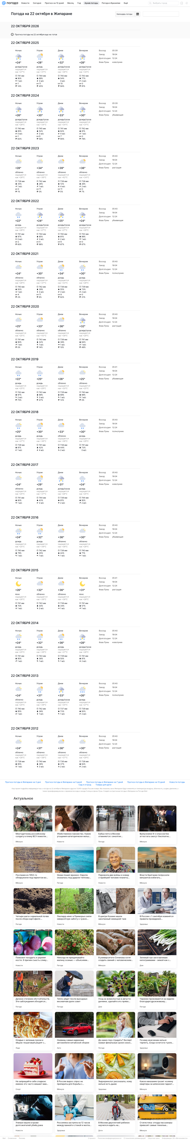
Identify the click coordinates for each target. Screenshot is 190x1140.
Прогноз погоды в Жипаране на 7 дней (104, 782)
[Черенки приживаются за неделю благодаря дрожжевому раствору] (157, 990)
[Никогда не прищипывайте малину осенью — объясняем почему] (74, 948)
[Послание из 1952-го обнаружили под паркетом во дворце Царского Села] (33, 866)
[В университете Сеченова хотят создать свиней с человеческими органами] (115, 948)
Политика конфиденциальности (109, 1138)
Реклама (22, 1138)
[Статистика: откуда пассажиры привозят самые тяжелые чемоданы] (157, 1113)
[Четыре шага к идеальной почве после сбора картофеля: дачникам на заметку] (33, 907)
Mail (4, 1138)
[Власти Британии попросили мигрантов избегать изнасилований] (157, 866)
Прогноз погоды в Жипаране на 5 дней (63, 782)
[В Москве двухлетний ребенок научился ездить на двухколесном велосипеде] (115, 1113)
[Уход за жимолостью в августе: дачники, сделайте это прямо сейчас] (115, 990)
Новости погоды (177, 782)
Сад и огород (85, 784)
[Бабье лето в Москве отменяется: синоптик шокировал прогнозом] (115, 825)
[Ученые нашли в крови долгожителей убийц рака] (33, 1113)
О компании (12, 1138)
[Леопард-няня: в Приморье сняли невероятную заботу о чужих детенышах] (74, 907)
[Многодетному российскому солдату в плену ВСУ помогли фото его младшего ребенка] (33, 825)
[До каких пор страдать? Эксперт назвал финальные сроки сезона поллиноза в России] (115, 1031)
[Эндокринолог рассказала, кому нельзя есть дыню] (115, 1072)
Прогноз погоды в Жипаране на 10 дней (146, 782)
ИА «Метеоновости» (180, 1138)
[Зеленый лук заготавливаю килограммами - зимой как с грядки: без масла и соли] (157, 948)
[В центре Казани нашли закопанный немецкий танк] (115, 907)
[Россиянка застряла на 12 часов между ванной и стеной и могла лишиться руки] (74, 1113)
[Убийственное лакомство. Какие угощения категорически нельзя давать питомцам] (74, 825)
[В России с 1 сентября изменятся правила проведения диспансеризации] (157, 907)
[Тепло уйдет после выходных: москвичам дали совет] (74, 990)
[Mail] (4, 3)
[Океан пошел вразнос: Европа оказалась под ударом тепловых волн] (74, 866)
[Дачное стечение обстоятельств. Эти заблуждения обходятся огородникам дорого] (33, 990)
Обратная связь (154, 1138)
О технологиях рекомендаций (135, 1138)
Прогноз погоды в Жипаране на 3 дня (23, 782)
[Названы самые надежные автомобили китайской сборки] (74, 1031)
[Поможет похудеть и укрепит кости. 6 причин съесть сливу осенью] (33, 948)
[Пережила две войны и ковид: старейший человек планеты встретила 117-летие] (115, 866)
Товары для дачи (103, 784)
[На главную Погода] (12, 3)
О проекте (92, 1138)
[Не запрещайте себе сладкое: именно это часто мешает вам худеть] (33, 1072)
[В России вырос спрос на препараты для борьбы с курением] (74, 1072)
